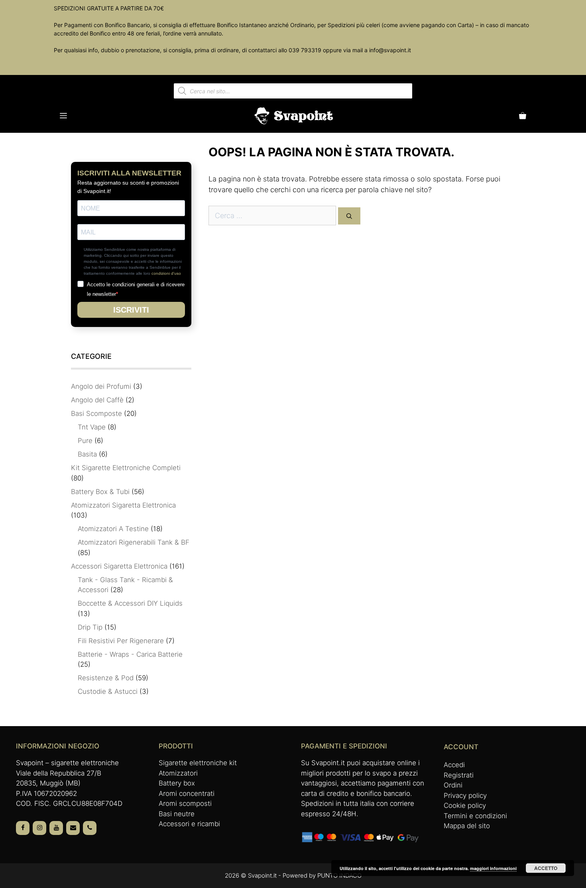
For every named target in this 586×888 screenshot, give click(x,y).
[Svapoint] (294, 116)
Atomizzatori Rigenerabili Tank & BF (133, 542)
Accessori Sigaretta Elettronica (119, 566)
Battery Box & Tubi (100, 492)
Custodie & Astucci (108, 691)
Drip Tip (90, 627)
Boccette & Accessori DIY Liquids (130, 603)
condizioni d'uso (166, 273)
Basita (87, 454)
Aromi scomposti (185, 803)
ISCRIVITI (131, 309)
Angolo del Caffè (97, 400)
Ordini (453, 785)
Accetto (545, 868)
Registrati (459, 775)
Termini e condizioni (475, 816)
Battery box (177, 783)
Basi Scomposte (96, 413)
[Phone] (89, 828)
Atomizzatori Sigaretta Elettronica (123, 505)
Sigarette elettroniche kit (198, 763)
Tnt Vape (92, 427)
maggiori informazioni (493, 868)
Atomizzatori (178, 773)
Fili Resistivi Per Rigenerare (121, 641)
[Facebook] (22, 828)
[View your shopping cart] (522, 116)
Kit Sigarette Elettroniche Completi (126, 468)
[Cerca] (349, 215)
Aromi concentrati (186, 793)
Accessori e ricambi (189, 824)
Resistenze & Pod (106, 678)
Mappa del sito (467, 826)
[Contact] (73, 828)
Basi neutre (177, 814)
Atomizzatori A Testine (113, 529)
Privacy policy (465, 795)
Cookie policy (465, 805)
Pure (85, 441)
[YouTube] (56, 828)
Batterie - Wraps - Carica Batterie (130, 654)
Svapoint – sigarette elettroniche (67, 763)
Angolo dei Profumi (101, 386)
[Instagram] (39, 828)
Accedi (454, 765)
